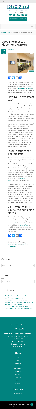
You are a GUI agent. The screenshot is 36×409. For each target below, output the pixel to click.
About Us (18, 372)
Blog (9, 32)
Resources (17, 369)
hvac (17, 242)
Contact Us (17, 377)
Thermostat (12, 246)
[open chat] (31, 405)
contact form (24, 225)
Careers (17, 374)
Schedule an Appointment (18, 19)
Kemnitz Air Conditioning (24, 88)
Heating (18, 244)
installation (25, 244)
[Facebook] (13, 329)
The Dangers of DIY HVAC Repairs (16, 300)
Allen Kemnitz (14, 49)
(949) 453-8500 (18, 14)
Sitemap (17, 383)
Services (17, 360)
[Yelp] (19, 329)
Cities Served (18, 366)
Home (4, 32)
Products (18, 363)
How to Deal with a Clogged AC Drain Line (18, 308)
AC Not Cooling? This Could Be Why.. (16, 306)
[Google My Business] (22, 329)
